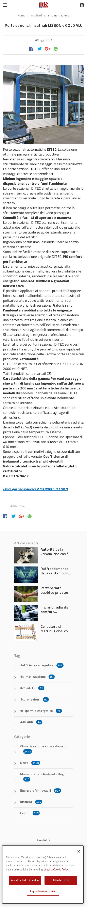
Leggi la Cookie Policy (56, 869)
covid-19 (32, 687)
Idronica (30, 801)
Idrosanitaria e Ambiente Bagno (43, 776)
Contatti (43, 840)
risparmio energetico (41, 710)
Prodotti (37, 15)
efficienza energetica (42, 665)
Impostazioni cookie (43, 891)
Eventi (29, 813)
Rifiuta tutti (61, 880)
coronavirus (34, 699)
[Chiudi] (78, 851)
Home (21, 15)
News (29, 762)
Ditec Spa (18, 506)
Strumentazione (58, 15)
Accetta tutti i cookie (25, 880)
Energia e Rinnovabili (40, 790)
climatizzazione (37, 676)
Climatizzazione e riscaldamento (44, 748)
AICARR (31, 722)
